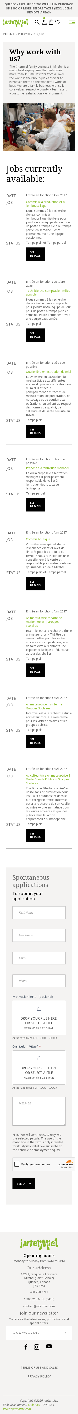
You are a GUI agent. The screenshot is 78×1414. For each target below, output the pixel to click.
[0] (51, 22)
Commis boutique (38, 539)
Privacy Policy (39, 1376)
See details (35, 254)
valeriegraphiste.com (17, 1409)
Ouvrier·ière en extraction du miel (48, 372)
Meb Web (34, 1405)
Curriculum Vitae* (26, 1046)
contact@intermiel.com (39, 1306)
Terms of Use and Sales (39, 1368)
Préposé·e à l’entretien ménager (47, 468)
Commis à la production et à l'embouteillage (45, 204)
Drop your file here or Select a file (39, 1021)
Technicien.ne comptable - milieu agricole (48, 292)
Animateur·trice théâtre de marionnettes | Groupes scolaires (44, 622)
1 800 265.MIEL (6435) (39, 1299)
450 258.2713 (39, 1292)
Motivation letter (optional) (32, 996)
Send (21, 1183)
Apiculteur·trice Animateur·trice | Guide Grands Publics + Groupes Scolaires (48, 779)
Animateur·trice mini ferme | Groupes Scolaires (45, 706)
